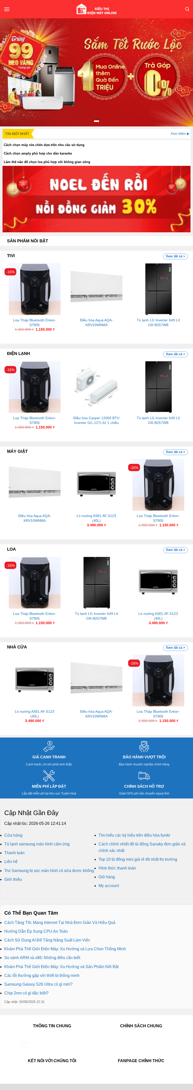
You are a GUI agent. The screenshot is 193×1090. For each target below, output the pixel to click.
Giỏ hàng (107, 877)
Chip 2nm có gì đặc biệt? (26, 993)
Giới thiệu (13, 879)
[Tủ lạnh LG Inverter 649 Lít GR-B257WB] (158, 289)
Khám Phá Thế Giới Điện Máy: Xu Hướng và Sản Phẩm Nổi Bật (61, 967)
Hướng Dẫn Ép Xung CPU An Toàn (36, 931)
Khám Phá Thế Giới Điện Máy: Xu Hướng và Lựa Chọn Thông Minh (65, 949)
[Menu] (7, 9)
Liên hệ (11, 861)
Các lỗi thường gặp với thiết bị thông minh (41, 975)
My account (109, 886)
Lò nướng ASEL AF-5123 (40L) (96, 518)
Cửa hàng (13, 835)
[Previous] (13, 293)
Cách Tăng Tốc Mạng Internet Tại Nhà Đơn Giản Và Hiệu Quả (59, 922)
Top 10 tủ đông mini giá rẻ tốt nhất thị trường (138, 859)
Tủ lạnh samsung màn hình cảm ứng (37, 844)
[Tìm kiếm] (187, 9)
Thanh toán (14, 853)
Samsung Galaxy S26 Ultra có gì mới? (38, 984)
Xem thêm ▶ (180, 133)
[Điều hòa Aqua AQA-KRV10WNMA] (96, 289)
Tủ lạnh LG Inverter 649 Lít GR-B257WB (158, 322)
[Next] (179, 293)
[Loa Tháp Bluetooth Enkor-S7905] (35, 289)
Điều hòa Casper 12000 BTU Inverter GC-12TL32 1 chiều (96, 420)
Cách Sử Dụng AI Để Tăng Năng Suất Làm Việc (47, 940)
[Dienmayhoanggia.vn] (96, 9)
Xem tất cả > (175, 256)
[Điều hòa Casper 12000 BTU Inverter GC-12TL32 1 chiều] (96, 387)
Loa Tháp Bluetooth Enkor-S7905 (34, 322)
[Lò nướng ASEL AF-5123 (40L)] (96, 485)
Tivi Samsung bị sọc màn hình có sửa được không (49, 870)
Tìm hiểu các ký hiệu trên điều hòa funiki (134, 835)
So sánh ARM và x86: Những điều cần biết (42, 958)
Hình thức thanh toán (117, 868)
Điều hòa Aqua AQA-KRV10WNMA (96, 322)
